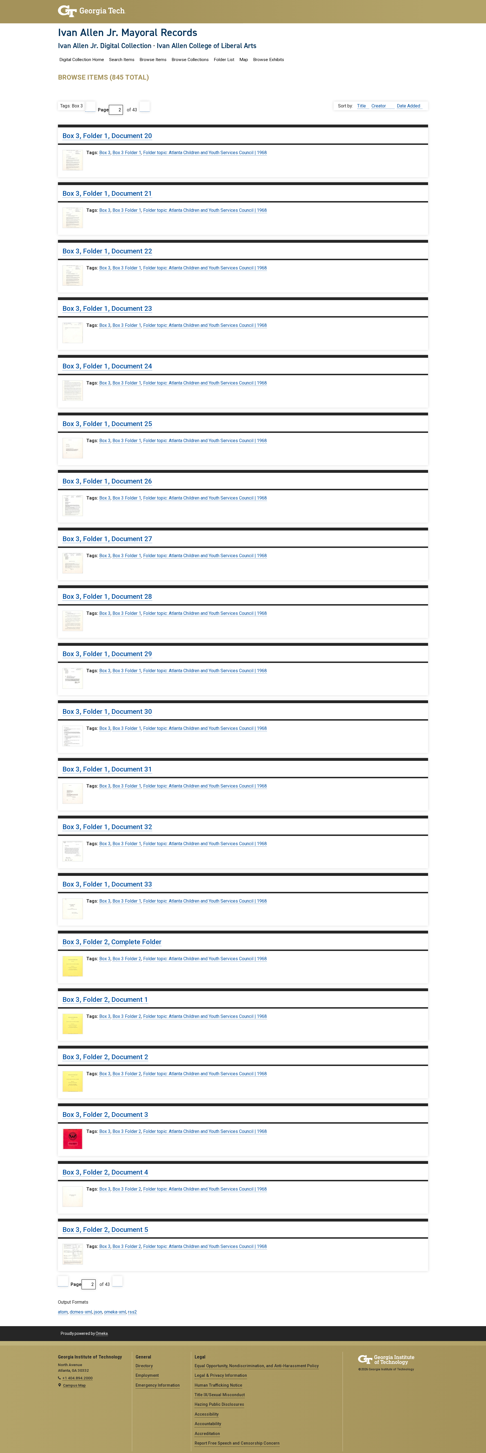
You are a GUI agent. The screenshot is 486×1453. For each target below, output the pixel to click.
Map (243, 59)
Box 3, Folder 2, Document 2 (105, 1057)
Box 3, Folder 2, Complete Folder (111, 942)
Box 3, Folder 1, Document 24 (107, 366)
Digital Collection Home (81, 59)
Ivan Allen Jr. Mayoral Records (127, 32)
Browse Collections (190, 59)
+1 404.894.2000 (77, 1378)
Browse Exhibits (268, 59)
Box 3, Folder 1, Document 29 (107, 654)
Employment (147, 1375)
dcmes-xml (81, 1312)
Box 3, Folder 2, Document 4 (105, 1172)
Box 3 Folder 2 (126, 958)
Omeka (102, 1333)
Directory (144, 1366)
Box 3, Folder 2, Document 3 (105, 1115)
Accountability (208, 1423)
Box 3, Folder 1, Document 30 (107, 712)
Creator (379, 106)
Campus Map (74, 1385)
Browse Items (153, 59)
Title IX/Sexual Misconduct (220, 1395)
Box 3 (105, 152)
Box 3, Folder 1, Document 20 (107, 136)
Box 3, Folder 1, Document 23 (107, 308)
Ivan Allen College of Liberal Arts (206, 45)
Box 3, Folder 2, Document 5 (105, 1230)
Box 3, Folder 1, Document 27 (107, 539)
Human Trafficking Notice (218, 1385)
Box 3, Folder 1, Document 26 (107, 481)
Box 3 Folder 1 (126, 152)
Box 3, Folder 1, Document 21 (107, 193)
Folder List (224, 59)
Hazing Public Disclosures (219, 1404)
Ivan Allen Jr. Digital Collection (105, 45)
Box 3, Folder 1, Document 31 (107, 769)
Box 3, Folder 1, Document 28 (107, 596)
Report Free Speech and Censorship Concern (237, 1443)
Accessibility (207, 1414)
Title (362, 106)
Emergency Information (158, 1385)
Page (103, 110)
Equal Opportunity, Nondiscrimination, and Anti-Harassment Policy (257, 1366)
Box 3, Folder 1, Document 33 (107, 884)
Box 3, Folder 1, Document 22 (107, 251)
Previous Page (90, 107)
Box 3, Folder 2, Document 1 (105, 1000)
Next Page (145, 107)
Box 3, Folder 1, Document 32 (107, 827)
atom (63, 1312)
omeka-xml (115, 1312)
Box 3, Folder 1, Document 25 (107, 424)
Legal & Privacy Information (221, 1375)
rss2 (132, 1312)
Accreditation (207, 1433)
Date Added (408, 106)
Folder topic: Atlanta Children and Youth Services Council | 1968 (205, 152)
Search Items (121, 59)
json (98, 1312)
